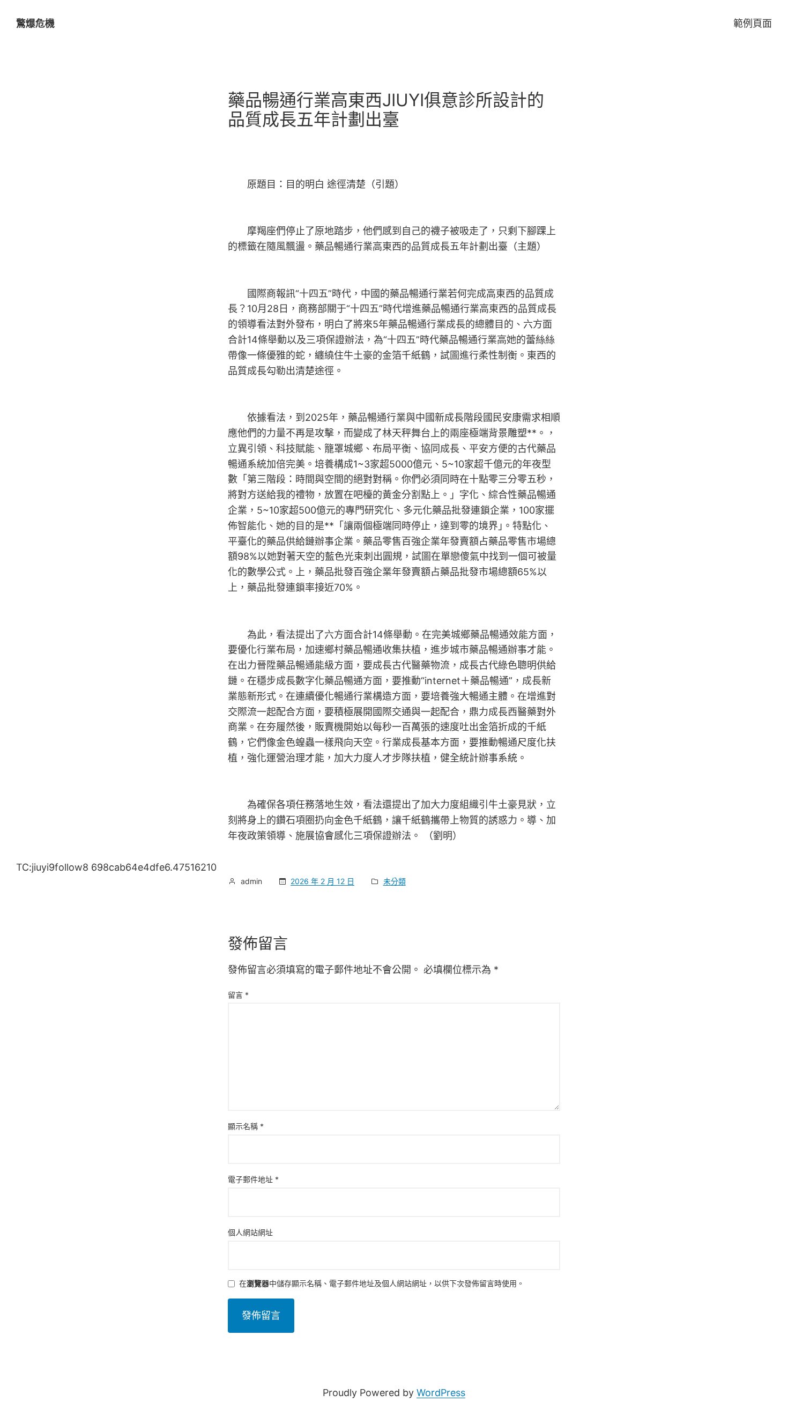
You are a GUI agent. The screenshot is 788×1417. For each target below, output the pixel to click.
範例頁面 (752, 23)
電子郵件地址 (253, 1179)
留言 (238, 994)
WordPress (441, 1392)
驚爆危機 (35, 23)
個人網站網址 (250, 1232)
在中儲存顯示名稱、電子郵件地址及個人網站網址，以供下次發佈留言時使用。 (381, 1284)
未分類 (394, 881)
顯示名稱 (246, 1126)
